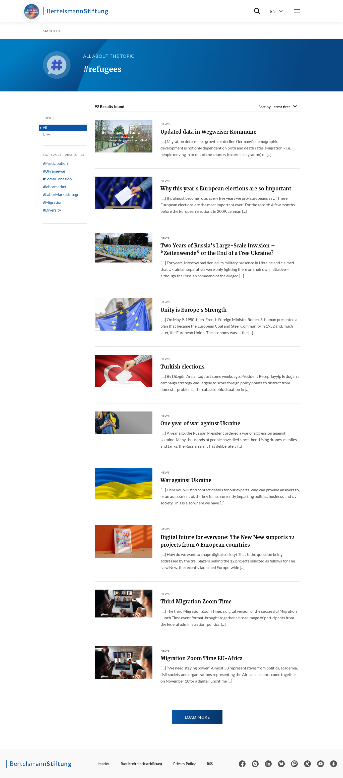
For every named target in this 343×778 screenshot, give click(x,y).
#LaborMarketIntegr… (62, 194)
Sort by (274, 106)
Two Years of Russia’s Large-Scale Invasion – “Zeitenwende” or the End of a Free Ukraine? (217, 249)
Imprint (103, 763)
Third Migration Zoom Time (196, 601)
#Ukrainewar (54, 171)
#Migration (53, 202)
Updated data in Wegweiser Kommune (208, 132)
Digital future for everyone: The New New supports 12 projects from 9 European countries (227, 541)
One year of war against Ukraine (200, 423)
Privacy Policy (184, 763)
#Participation (55, 163)
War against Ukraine (185, 480)
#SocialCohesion (57, 179)
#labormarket (55, 187)
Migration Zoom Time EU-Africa (201, 658)
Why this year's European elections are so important (225, 188)
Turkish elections (182, 367)
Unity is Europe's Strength (193, 310)
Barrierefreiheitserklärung (141, 763)
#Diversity (52, 210)
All (45, 128)
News (47, 135)
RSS (210, 763)
